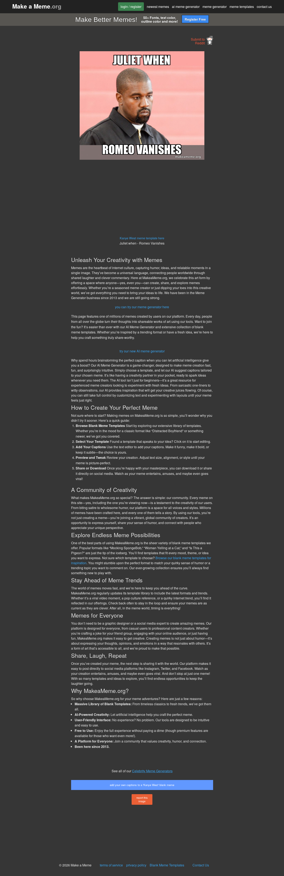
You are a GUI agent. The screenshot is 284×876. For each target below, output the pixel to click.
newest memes (158, 6)
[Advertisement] (35, 113)
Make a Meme (36, 6)
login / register (131, 6)
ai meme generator (186, 6)
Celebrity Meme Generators (152, 771)
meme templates (242, 6)
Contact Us (201, 865)
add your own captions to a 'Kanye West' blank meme (142, 785)
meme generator (215, 6)
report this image (142, 799)
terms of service (111, 865)
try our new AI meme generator (142, 351)
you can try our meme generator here (142, 306)
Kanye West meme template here (142, 238)
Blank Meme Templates (167, 865)
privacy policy (136, 865)
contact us (264, 6)
